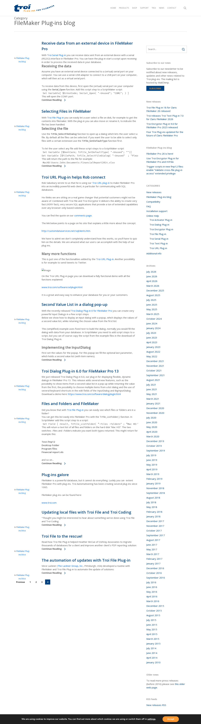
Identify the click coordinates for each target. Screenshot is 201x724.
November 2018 (155, 488)
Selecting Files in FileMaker (66, 111)
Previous (20, 582)
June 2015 (151, 624)
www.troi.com (49, 502)
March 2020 (152, 436)
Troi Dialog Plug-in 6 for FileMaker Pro (91, 310)
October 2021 (154, 370)
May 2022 (151, 356)
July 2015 (151, 620)
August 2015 (153, 615)
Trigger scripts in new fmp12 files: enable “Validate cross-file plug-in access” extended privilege (164, 170)
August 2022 (153, 351)
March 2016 (152, 601)
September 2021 (155, 375)
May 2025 (151, 309)
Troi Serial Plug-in (56, 55)
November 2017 (155, 525)
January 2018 (153, 516)
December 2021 (155, 361)
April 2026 (151, 281)
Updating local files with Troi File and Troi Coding (86, 512)
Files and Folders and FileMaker (70, 403)
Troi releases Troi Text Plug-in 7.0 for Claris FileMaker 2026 (165, 117)
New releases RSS (156, 705)
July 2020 (151, 417)
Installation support (156, 211)
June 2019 (151, 459)
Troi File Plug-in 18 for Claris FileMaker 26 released (161, 109)
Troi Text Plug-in (158, 243)
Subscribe (155, 88)
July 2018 (151, 502)
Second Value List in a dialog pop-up (74, 304)
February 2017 (154, 558)
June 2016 (151, 587)
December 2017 (155, 521)
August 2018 (153, 497)
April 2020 (151, 431)
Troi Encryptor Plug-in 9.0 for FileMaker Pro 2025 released (162, 125)
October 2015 (154, 610)
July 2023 (151, 332)
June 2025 (151, 304)
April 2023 (151, 342)
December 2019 (155, 441)
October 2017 (154, 530)
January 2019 (153, 483)
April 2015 (151, 634)
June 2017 (151, 544)
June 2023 (151, 337)
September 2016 (155, 577)
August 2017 (153, 540)
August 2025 (153, 295)
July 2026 (151, 271)
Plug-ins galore (55, 474)
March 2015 (152, 638)
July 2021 (151, 384)
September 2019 (155, 450)
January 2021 (153, 403)
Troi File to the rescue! (62, 536)
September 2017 (155, 535)
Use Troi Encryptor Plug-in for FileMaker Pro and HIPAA (162, 160)
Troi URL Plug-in (105, 259)
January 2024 (153, 328)
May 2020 (151, 427)
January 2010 (153, 662)
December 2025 (155, 290)
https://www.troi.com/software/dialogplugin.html (94, 394)
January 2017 (153, 563)
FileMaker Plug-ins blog (158, 196)
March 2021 (152, 398)
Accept (170, 719)
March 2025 (152, 314)
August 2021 (153, 379)
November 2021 (155, 365)
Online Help (152, 215)
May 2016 (151, 591)
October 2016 (154, 572)
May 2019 (151, 464)
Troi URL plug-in (101, 182)
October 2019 (154, 445)
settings (151, 719)
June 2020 (151, 422)
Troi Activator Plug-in (160, 219)
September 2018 (155, 492)
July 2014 (151, 648)
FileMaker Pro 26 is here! (159, 153)
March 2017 (152, 554)
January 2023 (153, 347)
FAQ (148, 206)
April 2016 (151, 596)
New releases (153, 192)
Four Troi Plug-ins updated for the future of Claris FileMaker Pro (164, 133)
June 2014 (151, 652)
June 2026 (151, 276)
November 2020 (155, 412)
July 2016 (151, 582)
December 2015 (155, 605)
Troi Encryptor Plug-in (161, 229)
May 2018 (151, 507)
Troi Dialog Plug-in (159, 224)
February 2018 (154, 511)
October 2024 (154, 318)
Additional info (153, 253)
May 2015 (151, 629)
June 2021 (151, 389)
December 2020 (155, 408)
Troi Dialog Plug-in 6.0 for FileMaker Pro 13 (80, 371)
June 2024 (151, 323)
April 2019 (151, 469)
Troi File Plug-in (55, 117)
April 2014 (151, 657)
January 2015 (153, 643)
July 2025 (151, 299)
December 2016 (155, 568)
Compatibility (153, 201)
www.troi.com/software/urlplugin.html (62, 287)
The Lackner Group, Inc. (70, 565)
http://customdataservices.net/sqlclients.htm (66, 230)
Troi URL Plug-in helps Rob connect (73, 177)
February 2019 (154, 478)
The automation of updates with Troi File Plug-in (86, 560)
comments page (83, 215)
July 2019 (151, 455)
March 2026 (152, 285)
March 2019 (152, 474)
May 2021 (151, 394)
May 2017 (151, 549)
